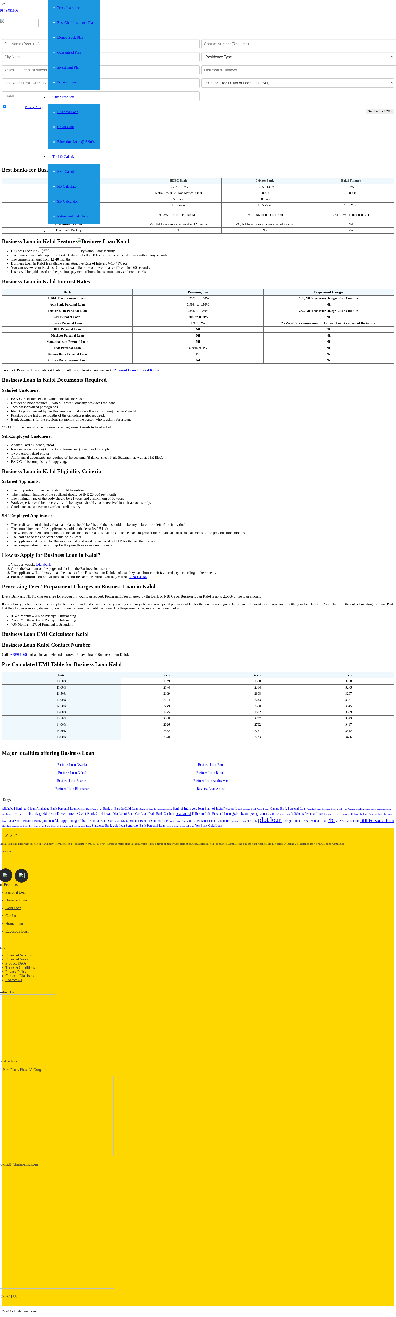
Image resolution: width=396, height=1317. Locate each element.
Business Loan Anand (211, 788)
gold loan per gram (248, 813)
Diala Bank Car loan (161, 813)
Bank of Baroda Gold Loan (120, 808)
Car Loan (7, 814)
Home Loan (14, 923)
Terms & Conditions (20, 967)
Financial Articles (18, 955)
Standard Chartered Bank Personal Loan (23, 826)
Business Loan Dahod (72, 772)
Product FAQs (16, 963)
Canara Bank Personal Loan (288, 808)
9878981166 (18, 654)
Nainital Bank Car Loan (104, 821)
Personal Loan (16, 892)
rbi (331, 820)
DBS (15, 814)
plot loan (270, 819)
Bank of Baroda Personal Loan (155, 809)
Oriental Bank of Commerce (147, 821)
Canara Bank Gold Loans (256, 809)
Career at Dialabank (20, 976)
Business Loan (16, 900)
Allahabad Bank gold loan (19, 808)
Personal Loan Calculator (213, 821)
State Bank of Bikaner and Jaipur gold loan (68, 826)
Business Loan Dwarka (72, 764)
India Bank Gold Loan (278, 814)
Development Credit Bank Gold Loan (84, 813)
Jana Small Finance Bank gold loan (31, 821)
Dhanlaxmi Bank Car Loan (130, 813)
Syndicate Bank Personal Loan (145, 825)
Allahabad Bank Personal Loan (56, 808)
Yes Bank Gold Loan (208, 825)
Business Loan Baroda (210, 772)
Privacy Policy (34, 107)
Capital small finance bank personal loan (369, 809)
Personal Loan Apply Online (181, 821)
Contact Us (14, 980)
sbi (337, 821)
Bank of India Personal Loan (223, 808)
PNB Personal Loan (314, 821)
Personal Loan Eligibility (244, 821)
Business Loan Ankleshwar (210, 780)
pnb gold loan (292, 821)
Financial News (17, 959)
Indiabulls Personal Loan (307, 813)
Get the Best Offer (380, 111)
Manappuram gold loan (71, 820)
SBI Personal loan (377, 820)
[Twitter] (21, 876)
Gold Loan (13, 908)
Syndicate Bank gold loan (108, 825)
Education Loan (17, 931)
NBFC (124, 821)
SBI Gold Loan (350, 821)
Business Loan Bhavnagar (72, 788)
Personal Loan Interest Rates (136, 370)
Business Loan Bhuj (211, 764)
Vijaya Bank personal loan (180, 826)
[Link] (19, 26)
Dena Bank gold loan (37, 813)
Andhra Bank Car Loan (89, 809)
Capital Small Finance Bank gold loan (327, 809)
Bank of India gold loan (188, 808)
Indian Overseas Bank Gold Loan (341, 814)
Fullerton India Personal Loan (211, 813)
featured (183, 813)
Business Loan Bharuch (72, 780)
